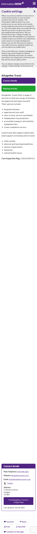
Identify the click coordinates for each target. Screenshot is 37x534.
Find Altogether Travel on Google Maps (18, 501)
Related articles (10, 88)
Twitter (10, 483)
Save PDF (22, 527)
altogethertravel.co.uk (20, 475)
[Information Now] (12, 3)
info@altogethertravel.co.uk (19, 479)
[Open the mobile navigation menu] (34, 3)
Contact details (10, 80)
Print (8, 527)
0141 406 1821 (23, 472)
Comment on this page (15, 532)
